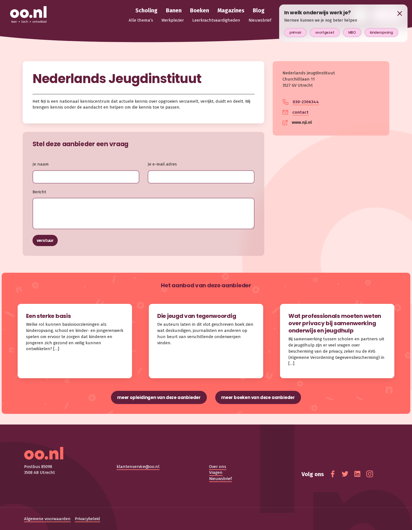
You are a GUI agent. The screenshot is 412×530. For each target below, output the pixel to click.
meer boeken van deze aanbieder (258, 397)
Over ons (217, 466)
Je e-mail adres (162, 164)
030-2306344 (306, 101)
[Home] (28, 15)
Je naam (41, 164)
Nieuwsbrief (220, 478)
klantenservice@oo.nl (138, 466)
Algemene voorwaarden (47, 518)
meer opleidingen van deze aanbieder (159, 397)
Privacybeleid (87, 518)
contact (300, 112)
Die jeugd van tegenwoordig (196, 316)
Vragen (216, 472)
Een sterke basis (48, 316)
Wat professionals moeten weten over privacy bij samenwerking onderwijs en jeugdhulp (334, 323)
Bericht (39, 191)
